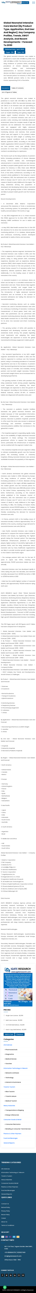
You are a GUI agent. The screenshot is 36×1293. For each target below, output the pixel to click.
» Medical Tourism (10, 1101)
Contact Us (5, 1204)
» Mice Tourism (9, 1091)
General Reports (9, 1143)
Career (3, 1218)
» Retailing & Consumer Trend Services (17, 1129)
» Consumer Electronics (12, 1124)
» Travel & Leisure (10, 1096)
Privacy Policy (5, 1211)
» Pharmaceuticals (10, 1050)
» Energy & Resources (11, 1115)
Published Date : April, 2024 (14, 49)
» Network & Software (11, 1073)
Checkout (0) (23, 3)
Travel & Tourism (9, 1087)
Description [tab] (5, 88)
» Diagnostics (9, 1054)
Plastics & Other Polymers (12, 1134)
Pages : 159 (9, 52)
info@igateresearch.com (12, 1256)
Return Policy (5, 1214)
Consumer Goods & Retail (12, 1119)
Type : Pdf (20, 52)
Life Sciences (8, 1045)
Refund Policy (5, 1207)
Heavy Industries (9, 1106)
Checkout (19, 1034)
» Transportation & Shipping (14, 1110)
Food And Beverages (11, 1138)
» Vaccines (8, 1063)
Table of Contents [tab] (18, 88)
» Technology (9, 1078)
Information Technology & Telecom (16, 1068)
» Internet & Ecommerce (12, 1082)
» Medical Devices (10, 1059)
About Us (4, 1222)
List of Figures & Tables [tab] (9, 92)
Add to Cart (9, 1034)
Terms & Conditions (7, 1225)
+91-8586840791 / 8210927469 (14, 1252)
